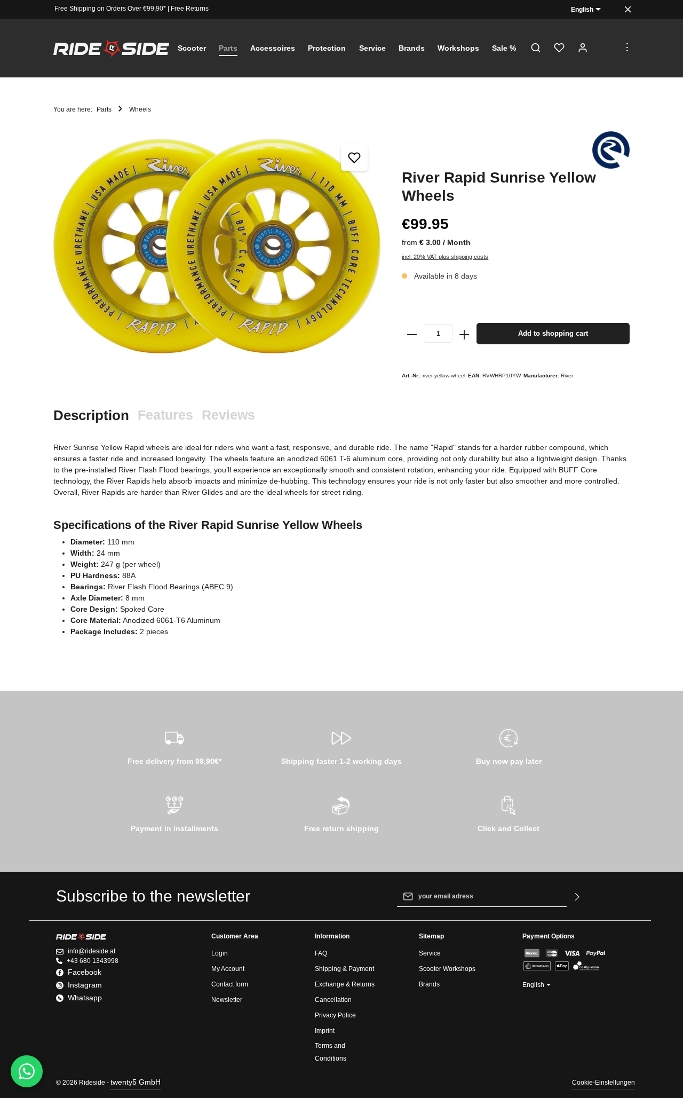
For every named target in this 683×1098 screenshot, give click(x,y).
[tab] (91, 415)
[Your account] (582, 48)
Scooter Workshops (447, 969)
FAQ (321, 953)
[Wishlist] (559, 48)
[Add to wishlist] (354, 157)
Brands (429, 984)
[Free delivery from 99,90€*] (174, 745)
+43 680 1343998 (92, 961)
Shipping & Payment (344, 969)
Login (219, 953)
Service (430, 953)
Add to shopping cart (553, 333)
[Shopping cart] (606, 48)
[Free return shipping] (341, 812)
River (567, 375)
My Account (227, 969)
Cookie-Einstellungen (603, 1082)
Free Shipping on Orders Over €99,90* (110, 8)
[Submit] (577, 896)
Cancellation (333, 1000)
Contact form (229, 984)
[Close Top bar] (628, 9)
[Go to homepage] (111, 48)
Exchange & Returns (345, 984)
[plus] (464, 333)
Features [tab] (165, 414)
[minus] (412, 333)
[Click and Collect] (509, 812)
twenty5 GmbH (135, 1082)
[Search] (535, 48)
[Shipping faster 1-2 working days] (341, 745)
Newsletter (226, 1000)
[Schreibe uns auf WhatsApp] (27, 1071)
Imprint (325, 1030)
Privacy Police (335, 1015)
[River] (611, 150)
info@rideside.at (91, 951)
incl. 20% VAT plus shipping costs (445, 257)
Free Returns (190, 8)
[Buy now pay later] (509, 745)
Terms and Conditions (330, 1052)
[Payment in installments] (174, 812)
